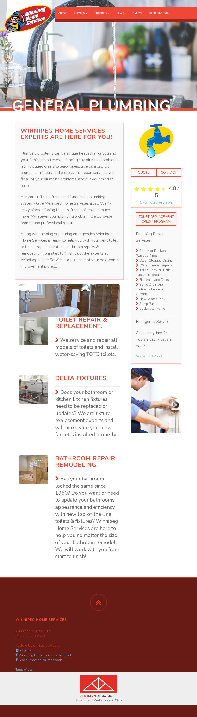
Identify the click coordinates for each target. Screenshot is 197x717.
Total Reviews (156, 202)
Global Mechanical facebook (40, 660)
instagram (26, 650)
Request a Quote (159, 13)
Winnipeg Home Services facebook (45, 655)
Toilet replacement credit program (156, 219)
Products (101, 13)
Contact (169, 172)
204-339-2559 (150, 356)
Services (79, 13)
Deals (120, 13)
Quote (143, 172)
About (62, 13)
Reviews (137, 13)
